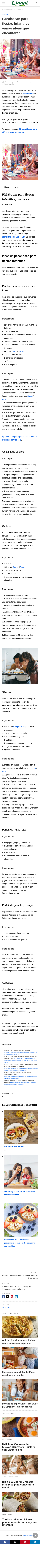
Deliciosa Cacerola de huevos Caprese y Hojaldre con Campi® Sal (18, 1447)
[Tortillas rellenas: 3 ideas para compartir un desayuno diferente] (20, 1502)
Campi (14, 351)
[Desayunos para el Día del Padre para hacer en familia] (20, 1358)
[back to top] (35, 1535)
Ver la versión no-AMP (29, 1535)
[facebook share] (3, 1296)
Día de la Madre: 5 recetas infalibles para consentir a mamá (18, 1484)
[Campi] (20, 3)
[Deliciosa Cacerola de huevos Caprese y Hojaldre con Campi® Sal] (20, 1427)
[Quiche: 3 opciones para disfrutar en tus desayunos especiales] (20, 1327)
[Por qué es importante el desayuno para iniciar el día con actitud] (20, 1390)
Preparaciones (8, 1439)
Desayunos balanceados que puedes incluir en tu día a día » (20, 1276)
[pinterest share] (12, 1296)
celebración (28, 94)
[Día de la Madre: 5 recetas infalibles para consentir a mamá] (20, 1464)
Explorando (20, 9)
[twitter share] (7, 1296)
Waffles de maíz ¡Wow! (14, 1146)
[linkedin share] (16, 1296)
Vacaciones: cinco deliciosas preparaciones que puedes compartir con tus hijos (19, 1243)
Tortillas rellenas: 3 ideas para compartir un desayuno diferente (19, 1522)
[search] (36, 3)
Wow (21, 351)
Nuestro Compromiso (10, 1476)
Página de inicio (7, 9)
